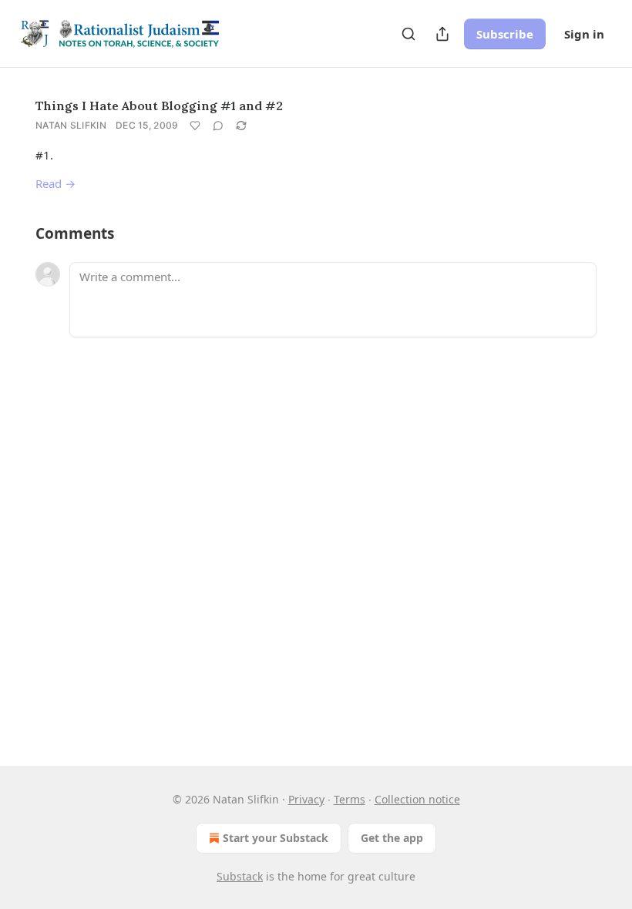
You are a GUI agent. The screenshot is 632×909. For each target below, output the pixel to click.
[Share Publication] (442, 33)
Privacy (306, 799)
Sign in (584, 34)
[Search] (408, 33)
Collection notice (417, 799)
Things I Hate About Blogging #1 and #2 (159, 105)
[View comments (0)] (218, 125)
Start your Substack (275, 837)
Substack (240, 876)
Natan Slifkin (70, 125)
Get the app (392, 837)
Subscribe (504, 34)
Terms (349, 799)
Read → (55, 183)
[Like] (195, 125)
